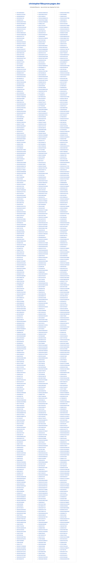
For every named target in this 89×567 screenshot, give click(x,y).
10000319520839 (21, 420)
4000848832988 (42, 129)
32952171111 (19, 544)
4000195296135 (42, 127)
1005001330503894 (21, 495)
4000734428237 (20, 405)
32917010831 (41, 328)
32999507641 (63, 528)
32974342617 (20, 40)
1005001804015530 (64, 443)
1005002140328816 (21, 548)
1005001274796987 (42, 200)
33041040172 (41, 389)
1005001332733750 (43, 232)
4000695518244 (20, 352)
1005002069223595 (43, 173)
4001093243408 (42, 297)
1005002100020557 (21, 553)
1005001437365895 (64, 263)
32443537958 (63, 456)
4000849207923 (20, 323)
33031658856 (41, 374)
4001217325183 (20, 367)
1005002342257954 (43, 454)
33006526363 (20, 290)
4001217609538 (42, 146)
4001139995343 (20, 297)
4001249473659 (20, 188)
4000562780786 (64, 184)
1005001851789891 (64, 343)
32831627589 (63, 517)
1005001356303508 (43, 270)
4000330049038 (64, 67)
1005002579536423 (21, 255)
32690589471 (41, 502)
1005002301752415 (21, 551)
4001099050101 (20, 330)
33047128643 (20, 47)
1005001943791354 (21, 76)
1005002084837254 (43, 283)
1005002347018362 (21, 221)
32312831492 (63, 215)
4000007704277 (42, 102)
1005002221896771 (64, 548)
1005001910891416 (21, 226)
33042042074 (63, 91)
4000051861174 (63, 235)
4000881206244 (42, 82)
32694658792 (63, 442)
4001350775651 (63, 233)
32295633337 (20, 87)
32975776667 (63, 389)
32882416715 (41, 469)
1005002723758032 (64, 478)
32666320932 (63, 16)
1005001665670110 (64, 173)
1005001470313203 (42, 482)
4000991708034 (42, 133)
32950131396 (63, 180)
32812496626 (20, 120)
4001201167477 (63, 480)
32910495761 (63, 358)
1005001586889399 (43, 49)
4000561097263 (42, 60)
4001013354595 (64, 23)
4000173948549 (42, 396)
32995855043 (20, 146)
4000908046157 (64, 133)
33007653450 (63, 120)
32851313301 (41, 409)
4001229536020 (20, 338)
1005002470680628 (43, 21)
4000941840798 (64, 191)
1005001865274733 (42, 115)
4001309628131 (20, 469)
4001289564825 (20, 12)
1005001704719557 (64, 179)
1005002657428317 (21, 208)
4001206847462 (42, 551)
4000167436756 (42, 376)
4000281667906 (64, 529)
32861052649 (63, 438)
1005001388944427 (21, 32)
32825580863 (63, 14)
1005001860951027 (64, 54)
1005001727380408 (21, 546)
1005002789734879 (43, 58)
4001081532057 (20, 487)
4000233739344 (20, 414)
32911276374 (41, 323)
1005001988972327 (43, 491)
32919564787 (20, 316)
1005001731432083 (21, 142)
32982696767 (63, 409)
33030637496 (63, 498)
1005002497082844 (43, 445)
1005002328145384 (21, 111)
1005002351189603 (64, 248)
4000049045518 (20, 345)
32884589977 (20, 460)
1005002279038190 (43, 531)
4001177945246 (20, 403)
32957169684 (41, 343)
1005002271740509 (64, 168)
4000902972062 (64, 367)
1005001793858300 (21, 189)
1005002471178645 (21, 169)
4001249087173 (42, 84)
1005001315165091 (64, 259)
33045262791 (63, 157)
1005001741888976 (64, 392)
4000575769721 (42, 370)
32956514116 (63, 63)
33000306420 (63, 95)
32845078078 (20, 109)
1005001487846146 (42, 425)
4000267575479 (20, 62)
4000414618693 (64, 208)
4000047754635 (42, 122)
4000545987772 (42, 169)
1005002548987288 (21, 34)
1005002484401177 (42, 487)
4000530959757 (64, 531)
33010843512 (63, 301)
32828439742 (41, 460)
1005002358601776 (21, 416)
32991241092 (63, 515)
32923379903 (41, 43)
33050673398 (63, 356)
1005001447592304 (43, 529)
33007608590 (20, 390)
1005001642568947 (43, 522)
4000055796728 (64, 98)
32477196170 (41, 93)
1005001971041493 (64, 40)
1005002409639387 (65, 511)
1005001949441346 (64, 405)
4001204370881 (64, 348)
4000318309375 (42, 179)
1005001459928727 (43, 113)
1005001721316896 (64, 363)
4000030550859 (20, 407)
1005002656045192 (43, 246)
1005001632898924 (64, 127)
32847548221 (41, 442)
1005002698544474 (43, 299)
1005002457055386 (21, 197)
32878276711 (20, 131)
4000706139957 (42, 387)
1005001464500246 (43, 250)
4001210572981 (63, 286)
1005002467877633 (21, 21)
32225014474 (63, 334)
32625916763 (63, 489)
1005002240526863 (21, 347)
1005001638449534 (64, 432)
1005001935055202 (21, 51)
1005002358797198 (64, 18)
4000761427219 (42, 52)
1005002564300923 (21, 321)
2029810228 (63, 332)
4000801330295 (20, 385)
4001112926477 (63, 115)
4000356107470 (64, 268)
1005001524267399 (21, 173)
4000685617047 (20, 274)
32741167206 (41, 175)
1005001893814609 (42, 480)
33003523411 (41, 381)
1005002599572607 (43, 500)
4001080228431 (20, 84)
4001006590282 (42, 341)
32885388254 (63, 20)
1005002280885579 (43, 18)
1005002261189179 (64, 323)
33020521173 (41, 140)
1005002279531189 (42, 71)
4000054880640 (20, 327)
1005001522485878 (21, 440)
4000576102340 (64, 540)
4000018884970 (20, 303)
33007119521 (20, 515)
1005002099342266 (43, 285)
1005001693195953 (21, 478)
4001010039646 (42, 116)
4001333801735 (42, 511)
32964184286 (20, 542)
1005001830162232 (42, 453)
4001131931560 (41, 40)
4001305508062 (20, 502)
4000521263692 (42, 458)
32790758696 (41, 538)
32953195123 (63, 330)
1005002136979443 (21, 485)
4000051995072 (42, 407)
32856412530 (41, 476)
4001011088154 (41, 16)
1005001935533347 (64, 327)
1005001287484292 (21, 509)
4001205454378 (64, 56)
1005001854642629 (21, 104)
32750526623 (63, 361)
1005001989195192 (64, 279)
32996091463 (41, 272)
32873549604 (20, 63)
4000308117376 (63, 551)
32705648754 (41, 268)
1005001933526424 (64, 319)
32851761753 (20, 299)
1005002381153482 (42, 226)
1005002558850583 (21, 400)
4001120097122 (42, 451)
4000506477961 (42, 542)
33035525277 (63, 261)
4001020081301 (20, 341)
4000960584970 (20, 480)
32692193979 (20, 524)
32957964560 (20, 60)
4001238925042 (42, 427)
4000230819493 (42, 385)
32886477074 (63, 458)
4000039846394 (20, 56)
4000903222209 (42, 124)
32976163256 (20, 535)
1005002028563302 (43, 383)
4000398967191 (42, 295)
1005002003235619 (21, 151)
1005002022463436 (21, 27)
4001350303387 (64, 495)
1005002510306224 (21, 45)
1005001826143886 (21, 213)
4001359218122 (63, 538)
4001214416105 (41, 416)
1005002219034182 (21, 107)
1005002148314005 (64, 277)
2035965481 (41, 266)
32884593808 (41, 546)
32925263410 (41, 432)
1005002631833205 (43, 316)
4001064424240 (64, 297)
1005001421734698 (42, 489)
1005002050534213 (21, 511)
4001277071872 (42, 25)
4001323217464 (42, 504)
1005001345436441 (64, 449)
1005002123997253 (21, 122)
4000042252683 (42, 107)
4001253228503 (42, 443)
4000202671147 (42, 507)
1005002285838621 (64, 451)
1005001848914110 (64, 239)
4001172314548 (63, 250)
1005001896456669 (43, 462)
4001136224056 (42, 423)
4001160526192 (42, 555)
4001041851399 (63, 78)
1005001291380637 (64, 186)
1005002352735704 (64, 31)
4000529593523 (20, 484)
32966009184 (63, 237)
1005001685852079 (64, 36)
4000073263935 (64, 126)
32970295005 (63, 272)
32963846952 (20, 506)
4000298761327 (42, 32)
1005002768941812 (42, 182)
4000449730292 (42, 148)
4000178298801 (20, 540)
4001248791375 (42, 219)
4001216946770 (42, 142)
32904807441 (63, 84)
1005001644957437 (21, 113)
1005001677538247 (64, 422)
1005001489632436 (21, 522)
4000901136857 (42, 164)
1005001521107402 (21, 14)
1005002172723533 (43, 78)
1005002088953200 (65, 350)
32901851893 (63, 266)
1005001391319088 (42, 379)
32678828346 (63, 232)
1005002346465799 (21, 476)
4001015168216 (20, 319)
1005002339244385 (65, 471)
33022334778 (41, 372)
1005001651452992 (42, 369)
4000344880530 (42, 74)
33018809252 (63, 496)
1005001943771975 (42, 193)
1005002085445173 (64, 146)
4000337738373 (42, 418)
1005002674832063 (64, 222)
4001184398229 (42, 73)
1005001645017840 (64, 454)
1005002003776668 (64, 25)
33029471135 (20, 376)
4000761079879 (64, 520)
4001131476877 (63, 82)
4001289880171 (63, 62)
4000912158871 (63, 445)
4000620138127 (42, 42)
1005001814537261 (42, 202)
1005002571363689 (64, 418)
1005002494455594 (43, 76)
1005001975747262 (64, 213)
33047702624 (41, 520)
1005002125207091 (21, 292)
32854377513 (20, 317)
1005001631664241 (21, 294)
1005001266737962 (43, 319)
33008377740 (63, 436)
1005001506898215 (21, 496)
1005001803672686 (21, 513)
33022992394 (41, 281)
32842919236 (41, 230)
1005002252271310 (64, 166)
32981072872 (41, 526)
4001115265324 (42, 312)
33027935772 (41, 478)
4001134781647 (63, 306)
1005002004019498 (43, 244)
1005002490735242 (43, 80)
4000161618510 (41, 63)
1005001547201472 (21, 29)
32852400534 (63, 169)
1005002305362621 (21, 427)
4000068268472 (42, 237)
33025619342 (20, 157)
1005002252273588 (43, 242)
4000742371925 (64, 305)
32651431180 (20, 237)
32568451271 (20, 493)
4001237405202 (42, 151)
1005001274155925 (21, 184)
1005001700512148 (21, 306)
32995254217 (41, 290)
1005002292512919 (21, 383)
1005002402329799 (21, 464)
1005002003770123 (64, 153)
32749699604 (20, 285)
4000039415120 (20, 102)
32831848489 (41, 131)
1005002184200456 (21, 82)
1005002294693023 (43, 12)
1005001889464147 (64, 285)
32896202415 (20, 91)
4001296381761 (20, 559)
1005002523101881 (64, 113)
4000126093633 (64, 385)
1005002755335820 (65, 379)
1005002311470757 (21, 168)
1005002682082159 (43, 513)
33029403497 (41, 208)
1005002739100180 (64, 475)
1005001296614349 (21, 241)
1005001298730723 (64, 345)
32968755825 (63, 283)
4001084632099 (42, 436)
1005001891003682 (64, 507)
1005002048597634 (65, 431)
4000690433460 (20, 85)
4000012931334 (42, 301)
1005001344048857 (43, 345)
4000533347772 (64, 429)
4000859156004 (42, 177)
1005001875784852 (21, 268)
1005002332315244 (21, 69)
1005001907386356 (43, 350)
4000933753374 (42, 248)
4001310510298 (63, 100)
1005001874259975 (42, 352)
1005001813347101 (42, 91)
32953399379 (41, 365)
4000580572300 (20, 25)
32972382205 (41, 465)
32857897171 (41, 158)
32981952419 (20, 374)
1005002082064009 (65, 162)
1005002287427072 (64, 275)
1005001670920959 (43, 440)
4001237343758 (64, 341)
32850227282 (20, 409)
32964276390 (63, 535)
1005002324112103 (21, 71)
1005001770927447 (21, 518)
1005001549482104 (64, 299)
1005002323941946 (64, 73)
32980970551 (63, 383)
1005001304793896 (64, 537)
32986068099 (63, 182)
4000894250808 (20, 232)
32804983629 (20, 449)
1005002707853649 (64, 414)
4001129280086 (64, 140)
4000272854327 (20, 215)
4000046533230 (64, 396)
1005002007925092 (43, 186)
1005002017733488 (43, 210)
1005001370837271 (42, 199)
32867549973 (20, 279)
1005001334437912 (21, 445)
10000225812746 (21, 429)
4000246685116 (42, 184)
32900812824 (63, 374)
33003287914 (20, 286)
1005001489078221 (64, 27)
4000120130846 (20, 301)
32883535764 (63, 43)
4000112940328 (20, 361)
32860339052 (41, 533)
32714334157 (20, 418)
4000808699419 (20, 325)
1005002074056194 (21, 42)
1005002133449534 (64, 137)
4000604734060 (64, 32)
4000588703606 (64, 160)
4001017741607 (20, 363)
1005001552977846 (64, 96)
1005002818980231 (42, 456)
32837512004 (41, 100)
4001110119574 (20, 507)
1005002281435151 (21, 454)
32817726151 (20, 175)
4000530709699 (42, 438)
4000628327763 (42, 509)
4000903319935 (42, 314)
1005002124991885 (21, 482)
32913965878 (20, 442)
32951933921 (63, 228)
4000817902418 (20, 233)
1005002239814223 (43, 495)
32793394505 (63, 129)
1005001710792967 (21, 261)
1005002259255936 (43, 253)
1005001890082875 (21, 498)
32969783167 (20, 458)
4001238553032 (20, 140)
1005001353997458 (21, 453)
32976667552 (20, 248)
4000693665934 (20, 16)
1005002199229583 (64, 12)
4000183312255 (20, 253)
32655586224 (41, 400)
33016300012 (63, 246)
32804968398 (20, 270)
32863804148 (41, 288)
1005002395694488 (65, 365)
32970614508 (63, 325)
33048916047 (20, 456)
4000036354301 (42, 327)
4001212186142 (41, 496)
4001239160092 (20, 93)
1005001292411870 (42, 398)
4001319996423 (64, 197)
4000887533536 (64, 467)
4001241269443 (42, 138)
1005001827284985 (64, 206)
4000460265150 (42, 412)
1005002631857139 (42, 517)
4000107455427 (64, 425)
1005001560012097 (64, 427)
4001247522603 (20, 422)
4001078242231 (42, 162)
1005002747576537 (43, 431)
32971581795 (63, 549)
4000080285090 (20, 155)
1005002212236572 (64, 416)
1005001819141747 (64, 149)
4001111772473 (20, 398)
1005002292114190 (42, 467)
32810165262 (63, 423)
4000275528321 (64, 387)
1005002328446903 (21, 401)
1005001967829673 (43, 274)
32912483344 (41, 235)
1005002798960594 (43, 65)
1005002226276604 (65, 369)
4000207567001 (42, 447)
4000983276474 (64, 509)
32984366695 (63, 462)
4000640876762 (64, 200)
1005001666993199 (42, 191)
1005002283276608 (21, 162)
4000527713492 (20, 124)
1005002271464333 (21, 310)
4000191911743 (63, 204)
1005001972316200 (42, 27)
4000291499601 (64, 189)
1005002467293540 (43, 306)
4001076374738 (42, 264)
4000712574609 (64, 290)
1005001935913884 (64, 257)
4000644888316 (64, 270)
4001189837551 (42, 506)
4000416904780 (42, 294)
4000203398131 (42, 515)
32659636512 (20, 343)
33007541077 (20, 115)
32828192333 (41, 292)
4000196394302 (64, 104)
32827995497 (20, 217)
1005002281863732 (21, 166)
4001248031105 (20, 202)
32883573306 (20, 350)
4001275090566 (20, 177)
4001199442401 (42, 96)
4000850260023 (64, 80)
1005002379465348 (65, 131)
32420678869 (20, 451)
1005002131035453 (64, 394)
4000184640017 (64, 476)
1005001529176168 (21, 219)
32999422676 (20, 295)
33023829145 (63, 164)
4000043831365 (20, 272)
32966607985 (41, 528)
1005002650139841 (21, 138)
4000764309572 (20, 127)
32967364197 (63, 42)
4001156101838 (63, 420)
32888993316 (20, 332)
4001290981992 (64, 255)
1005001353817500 (21, 537)
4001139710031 (63, 464)
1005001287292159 (21, 538)
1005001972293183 (64, 484)
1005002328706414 (64, 171)
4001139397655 (20, 230)
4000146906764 (42, 390)
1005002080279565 (21, 465)
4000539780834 (20, 129)
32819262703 (41, 197)
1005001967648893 (43, 109)
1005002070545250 (21, 348)
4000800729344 (64, 135)
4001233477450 (42, 215)
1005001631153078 (21, 557)
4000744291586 (20, 246)
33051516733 (63, 76)
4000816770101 (20, 339)
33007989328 (63, 217)
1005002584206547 (65, 453)
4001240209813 (20, 200)
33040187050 (20, 204)
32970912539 (20, 259)
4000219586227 (20, 354)
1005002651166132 (42, 559)
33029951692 (63, 370)
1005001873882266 (64, 469)
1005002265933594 (65, 312)
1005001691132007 (42, 153)
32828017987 (63, 138)
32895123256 (41, 548)
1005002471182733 (64, 49)
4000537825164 (20, 281)
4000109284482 (42, 544)
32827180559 (41, 363)
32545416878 (41, 429)
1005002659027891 (43, 403)
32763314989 (63, 544)
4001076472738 (64, 524)
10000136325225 (64, 193)
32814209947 (41, 317)
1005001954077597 (21, 58)
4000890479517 (20, 73)
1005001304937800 (43, 347)
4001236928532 (20, 312)
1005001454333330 (64, 504)
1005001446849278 (21, 528)
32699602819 (63, 87)
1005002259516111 (21, 105)
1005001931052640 (21, 365)
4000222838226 (20, 158)
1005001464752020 (43, 180)
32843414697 (41, 206)
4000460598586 (42, 524)
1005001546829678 (43, 493)
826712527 (40, 160)
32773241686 (41, 149)
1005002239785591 (64, 264)
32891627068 (20, 144)
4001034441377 (20, 381)
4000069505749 (64, 47)
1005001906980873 (64, 60)
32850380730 (20, 434)
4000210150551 (42, 275)
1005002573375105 (64, 440)
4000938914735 (20, 438)
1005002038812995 (21, 358)
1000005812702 (64, 242)
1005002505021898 (43, 261)
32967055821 (41, 359)
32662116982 (63, 316)
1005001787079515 (21, 372)
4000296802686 (64, 411)
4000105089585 (20, 491)
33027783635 (41, 279)
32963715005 (41, 553)
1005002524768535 (43, 38)
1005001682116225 (42, 14)
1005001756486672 (21, 328)
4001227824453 (64, 546)
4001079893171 (63, 21)
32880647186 (63, 155)
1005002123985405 (43, 233)
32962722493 (20, 100)
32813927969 (41, 449)
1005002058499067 (65, 522)
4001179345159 (42, 405)
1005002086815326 (43, 89)
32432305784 (63, 553)
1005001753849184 (42, 224)
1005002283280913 (64, 252)
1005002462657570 (64, 518)
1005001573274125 (21, 369)
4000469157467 (64, 93)
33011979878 (20, 431)
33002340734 (20, 31)
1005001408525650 (21, 520)
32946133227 (63, 105)
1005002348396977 (21, 137)
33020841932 (41, 29)
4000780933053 (64, 412)
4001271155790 (20, 80)
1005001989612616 (21, 436)
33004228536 (63, 376)
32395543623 (20, 199)
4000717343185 (20, 526)
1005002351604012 (42, 484)
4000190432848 (20, 38)
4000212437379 (42, 126)
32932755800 (41, 157)
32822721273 (41, 537)
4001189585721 (20, 78)
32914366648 (20, 148)
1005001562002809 (64, 177)
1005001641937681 (64, 175)
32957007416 (63, 69)
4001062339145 (20, 359)
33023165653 (20, 425)
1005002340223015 (21, 135)
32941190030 (20, 387)
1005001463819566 (64, 292)
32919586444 (20, 222)
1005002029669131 (42, 540)
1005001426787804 (43, 51)
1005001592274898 (43, 20)
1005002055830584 (43, 475)
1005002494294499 (65, 339)
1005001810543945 (21, 195)
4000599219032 (20, 239)
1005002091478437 (64, 354)
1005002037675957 (21, 555)
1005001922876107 (64, 317)
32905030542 (41, 305)
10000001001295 (21, 89)
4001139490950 (42, 204)
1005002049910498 (21, 517)
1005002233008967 (43, 135)
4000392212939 (42, 338)
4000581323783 (64, 142)
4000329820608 (42, 195)
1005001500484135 (21, 95)
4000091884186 (64, 34)
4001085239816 (42, 87)
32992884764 (63, 241)
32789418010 (63, 85)
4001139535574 (42, 535)
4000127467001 (42, 189)
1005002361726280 (21, 244)
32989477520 (20, 250)
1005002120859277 (64, 199)
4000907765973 (20, 67)
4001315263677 (42, 98)
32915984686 (41, 336)
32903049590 (41, 85)
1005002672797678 (43, 325)
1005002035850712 (64, 29)
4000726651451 (42, 31)
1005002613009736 (21, 549)
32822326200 (20, 182)
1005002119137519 (42, 168)
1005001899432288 (64, 372)
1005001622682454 (64, 447)
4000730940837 (64, 253)
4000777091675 (64, 52)
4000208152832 (42, 411)
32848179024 (41, 255)
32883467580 (63, 526)
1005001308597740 (21, 411)
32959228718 (63, 45)
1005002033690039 (43, 252)
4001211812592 (63, 158)
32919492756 (20, 396)
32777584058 (41, 105)
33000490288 (63, 109)
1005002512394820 (43, 239)
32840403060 (41, 422)
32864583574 (20, 160)
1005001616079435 (21, 164)
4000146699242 (20, 116)
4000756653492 (20, 52)
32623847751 (20, 378)
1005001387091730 (42, 485)
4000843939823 (64, 506)
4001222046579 (42, 401)
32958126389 (20, 504)
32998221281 (41, 23)
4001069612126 (63, 403)
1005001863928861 (21, 336)
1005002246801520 (21, 500)
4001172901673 (42, 473)
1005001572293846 (43, 217)
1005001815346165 (64, 310)
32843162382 (63, 195)
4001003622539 (42, 211)
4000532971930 (20, 54)
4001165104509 (42, 498)
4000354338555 (64, 308)
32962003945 (63, 482)
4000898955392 (42, 104)
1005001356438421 (21, 126)
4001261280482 (64, 557)
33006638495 (41, 36)
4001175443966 (42, 111)
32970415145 (20, 257)
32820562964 (41, 241)
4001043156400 (20, 529)
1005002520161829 (21, 211)
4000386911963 (64, 107)
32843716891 (41, 69)
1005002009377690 (64, 65)
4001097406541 (20, 314)
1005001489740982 (64, 347)
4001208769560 (42, 367)
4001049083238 (64, 51)
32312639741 (41, 171)
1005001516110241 (64, 118)
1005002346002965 (21, 224)
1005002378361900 (21, 462)
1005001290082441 (42, 34)
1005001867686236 (64, 314)
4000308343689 (20, 98)
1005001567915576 (42, 332)
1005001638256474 (21, 153)
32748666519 (41, 95)
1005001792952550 (21, 379)
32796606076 (63, 398)
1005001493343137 (64, 500)
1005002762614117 (21, 49)
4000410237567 (20, 432)
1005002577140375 (21, 43)
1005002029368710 (43, 321)
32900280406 (63, 221)
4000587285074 (64, 202)
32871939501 (20, 65)
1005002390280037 (21, 23)
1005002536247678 (64, 352)
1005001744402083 (43, 257)
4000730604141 (64, 381)
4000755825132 (20, 252)
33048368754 (20, 394)
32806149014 (63, 144)
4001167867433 (63, 533)
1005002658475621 (43, 213)
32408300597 (63, 219)
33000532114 (41, 308)
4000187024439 (20, 389)
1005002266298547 (43, 392)
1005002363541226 (64, 460)
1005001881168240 (42, 414)
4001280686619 (64, 328)
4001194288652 (42, 144)
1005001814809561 (21, 275)
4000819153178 (42, 259)
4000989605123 (42, 67)
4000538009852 (64, 230)
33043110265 (20, 179)
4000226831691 (64, 148)
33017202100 (41, 62)
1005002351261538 (42, 557)
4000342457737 (20, 36)
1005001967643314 (21, 467)
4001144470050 (64, 226)
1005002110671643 (42, 47)
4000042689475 (64, 71)
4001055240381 (42, 356)
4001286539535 (64, 295)
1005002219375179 (21, 206)
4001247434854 (64, 102)
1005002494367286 (43, 56)
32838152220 (63, 321)
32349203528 (63, 400)
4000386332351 (42, 339)
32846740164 (20, 356)
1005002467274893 (21, 149)
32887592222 (20, 370)
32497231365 (20, 533)
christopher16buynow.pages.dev (44, 3)
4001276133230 (42, 277)
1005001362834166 (21, 308)
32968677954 (41, 394)
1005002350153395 (21, 531)
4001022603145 (42, 221)
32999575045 (41, 120)
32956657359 (20, 473)
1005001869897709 (21, 412)
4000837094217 (64, 244)
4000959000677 (64, 211)
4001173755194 (63, 338)
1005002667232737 (43, 54)
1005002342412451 (64, 434)
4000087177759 (64, 281)
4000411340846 (42, 155)
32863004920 (20, 447)
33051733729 (20, 228)
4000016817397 (20, 283)
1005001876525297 (21, 263)
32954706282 (63, 359)
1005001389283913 (42, 330)
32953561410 (20, 475)
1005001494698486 (21, 171)
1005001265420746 (64, 378)
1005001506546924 (43, 45)
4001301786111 (41, 286)
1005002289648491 (64, 473)
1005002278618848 (21, 392)
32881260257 (20, 471)
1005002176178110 (42, 434)
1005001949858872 (43, 348)
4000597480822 (64, 336)
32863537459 (41, 361)
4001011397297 (20, 193)
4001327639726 (20, 288)
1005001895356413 (42, 471)
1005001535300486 (64, 288)
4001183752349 (42, 188)
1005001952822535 (43, 222)
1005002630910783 (64, 559)
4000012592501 (20, 133)
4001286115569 (42, 378)
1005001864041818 (21, 74)
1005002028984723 (21, 264)
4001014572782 (20, 186)
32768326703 (63, 116)
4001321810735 (42, 518)
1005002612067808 (43, 303)
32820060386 (20, 118)
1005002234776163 (43, 354)
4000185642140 (20, 18)
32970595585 (63, 124)
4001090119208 (42, 464)
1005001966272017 (64, 38)
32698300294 (63, 542)
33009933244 (20, 20)
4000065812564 (42, 263)
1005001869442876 (21, 180)
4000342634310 (42, 118)
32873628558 (63, 465)
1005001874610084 (21, 334)
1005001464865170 (42, 420)
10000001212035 (42, 334)
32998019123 (63, 210)
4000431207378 (64, 58)
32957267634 (20, 210)
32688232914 (63, 407)
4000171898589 (64, 151)
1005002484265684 (65, 74)
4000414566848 (42, 310)
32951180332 (63, 122)
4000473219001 (20, 423)
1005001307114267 (64, 224)
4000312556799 (64, 89)
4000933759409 (42, 166)
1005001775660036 (21, 96)
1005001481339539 (64, 111)
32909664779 (63, 513)
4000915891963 (20, 235)
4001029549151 (63, 555)
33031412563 (63, 493)
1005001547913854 (64, 485)
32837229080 (20, 489)
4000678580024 (64, 491)
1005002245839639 (65, 401)
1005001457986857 (64, 502)
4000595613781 (64, 188)
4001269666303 (64, 390)
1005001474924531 (42, 137)
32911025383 (63, 303)
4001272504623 (20, 266)
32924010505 (41, 549)
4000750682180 (20, 305)
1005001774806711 (64, 294)
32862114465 (20, 443)
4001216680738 (20, 277)
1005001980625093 (43, 358)
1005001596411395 (42, 228)
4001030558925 (64, 274)
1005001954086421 (64, 487)
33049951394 (20, 242)
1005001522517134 (21, 191)
